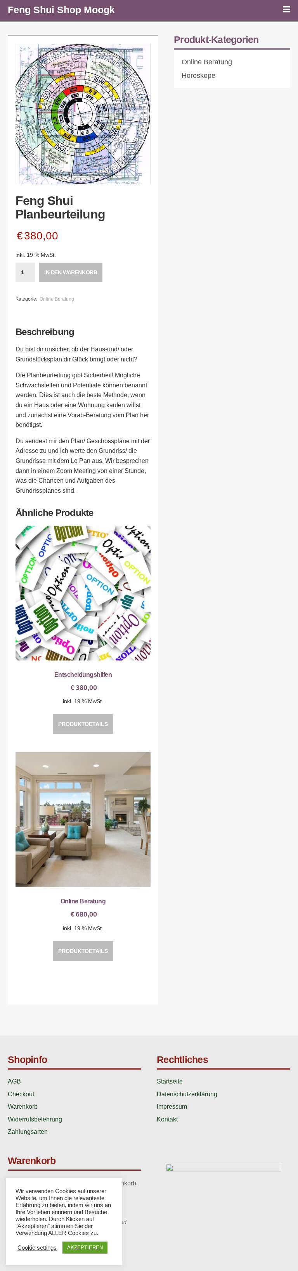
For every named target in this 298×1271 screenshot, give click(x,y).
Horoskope (198, 75)
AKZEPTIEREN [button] (85, 1247)
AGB (14, 1081)
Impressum (172, 1106)
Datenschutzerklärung (187, 1094)
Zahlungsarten (28, 1131)
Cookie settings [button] (37, 1248)
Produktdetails (83, 724)
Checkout (21, 1094)
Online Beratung (57, 299)
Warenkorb (23, 1106)
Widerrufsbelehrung (35, 1119)
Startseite (170, 1081)
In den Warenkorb (70, 272)
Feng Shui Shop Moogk (61, 9)
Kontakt (167, 1119)
